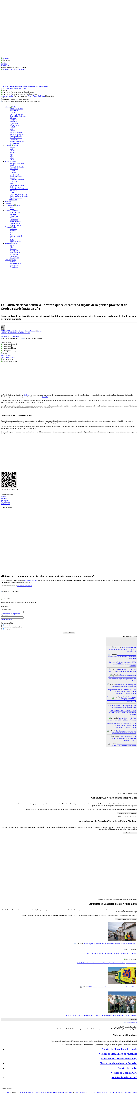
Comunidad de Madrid (17, 185)
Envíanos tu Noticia (51, 1092)
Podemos (13, 230)
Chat (3, 88)
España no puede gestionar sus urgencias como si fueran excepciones (124, 685)
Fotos (29, 96)
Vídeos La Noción (7, 96)
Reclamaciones (5, 504)
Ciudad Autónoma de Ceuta (18, 194)
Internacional (13, 200)
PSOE (12, 240)
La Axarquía (14, 123)
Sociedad (8, 243)
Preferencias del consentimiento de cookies (123, 1092)
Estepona (13, 118)
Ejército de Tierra (15, 225)
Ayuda (20, 1092)
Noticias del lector (15, 263)
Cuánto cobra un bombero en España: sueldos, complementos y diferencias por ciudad (121, 656)
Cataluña (12, 178)
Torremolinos (14, 140)
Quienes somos (39, 1092)
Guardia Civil (14, 220)
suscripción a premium (24, 586)
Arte (11, 207)
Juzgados (4, 496)
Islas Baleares (14, 169)
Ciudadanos (13, 229)
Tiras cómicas (14, 267)
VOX (11, 232)
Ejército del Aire (15, 223)
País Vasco (13, 190)
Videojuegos (14, 254)
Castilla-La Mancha (16, 176)
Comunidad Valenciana (17, 180)
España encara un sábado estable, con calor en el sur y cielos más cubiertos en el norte (123, 738)
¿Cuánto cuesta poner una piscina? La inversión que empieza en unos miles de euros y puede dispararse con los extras (122, 677)
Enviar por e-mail (6, 355)
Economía (8, 201)
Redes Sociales (5, 502)
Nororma (12, 130)
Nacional (4, 498)
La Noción (4, 86)
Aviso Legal (69, 1092)
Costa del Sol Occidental (17, 116)
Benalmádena (14, 110)
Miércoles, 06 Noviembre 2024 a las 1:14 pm (15, 333)
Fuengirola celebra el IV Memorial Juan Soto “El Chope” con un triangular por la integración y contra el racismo (121, 691)
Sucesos (12, 245)
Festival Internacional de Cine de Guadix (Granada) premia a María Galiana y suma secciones (122, 712)
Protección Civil (15, 212)
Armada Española (15, 221)
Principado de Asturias (17, 167)
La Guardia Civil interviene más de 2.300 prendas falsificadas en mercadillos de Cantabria (122, 664)
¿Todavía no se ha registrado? (10, 614)
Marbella (12, 127)
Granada (12, 152)
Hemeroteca (50, 96)
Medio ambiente (15, 252)
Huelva (12, 154)
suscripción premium (30, 580)
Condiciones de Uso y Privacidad (84, 1092)
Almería (12, 147)
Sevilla (12, 160)
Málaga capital (14, 125)
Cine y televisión (15, 258)
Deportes (8, 203)
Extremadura (14, 181)
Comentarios (15, 336)
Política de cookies (102, 1092)
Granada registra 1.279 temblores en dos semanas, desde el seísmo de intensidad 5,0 (121, 649)
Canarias (12, 170)
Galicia (12, 183)
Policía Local (14, 216)
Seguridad (8, 210)
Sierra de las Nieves (16, 138)
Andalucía (8, 145)
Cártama (12, 112)
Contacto (61, 1092)
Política (7, 227)
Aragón (12, 165)
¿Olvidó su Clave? (7, 619)
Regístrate (4, 64)
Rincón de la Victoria (16, 132)
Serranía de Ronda (16, 136)
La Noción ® (5, 1092)
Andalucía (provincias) (17, 163)
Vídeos (35, 96)
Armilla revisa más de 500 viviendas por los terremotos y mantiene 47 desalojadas (122, 706)
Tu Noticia (41, 96)
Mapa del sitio (28, 1092)
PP (11, 238)
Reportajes (13, 261)
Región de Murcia (15, 187)
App (11, 88)
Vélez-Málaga (14, 143)
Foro (7, 88)
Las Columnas (14, 265)
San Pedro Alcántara (20, 96)
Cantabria (13, 172)
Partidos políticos (15, 241)
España (7, 161)
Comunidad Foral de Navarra (19, 189)
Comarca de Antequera (17, 114)
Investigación (14, 251)
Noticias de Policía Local (124, 1077)
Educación (13, 249)
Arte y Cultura (9, 205)
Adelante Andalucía (16, 236)
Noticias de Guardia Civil (124, 1072)
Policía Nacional (15, 218)
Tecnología (13, 256)
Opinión (8, 260)
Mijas (11, 129)
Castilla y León (14, 174)
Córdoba (12, 150)
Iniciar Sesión (5, 65)
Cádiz (11, 149)
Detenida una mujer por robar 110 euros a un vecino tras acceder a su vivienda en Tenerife (123, 745)
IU (10, 234)
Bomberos (13, 214)
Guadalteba (13, 121)
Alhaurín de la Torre (16, 109)
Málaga (7, 107)
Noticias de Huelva (127, 1068)
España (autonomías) (16, 198)
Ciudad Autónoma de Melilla (19, 196)
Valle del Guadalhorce (17, 141)
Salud (11, 247)
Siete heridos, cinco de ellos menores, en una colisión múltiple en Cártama (121, 670)
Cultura (12, 209)
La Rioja (12, 192)
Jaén (11, 156)
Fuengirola (13, 119)
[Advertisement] (61, 15)
